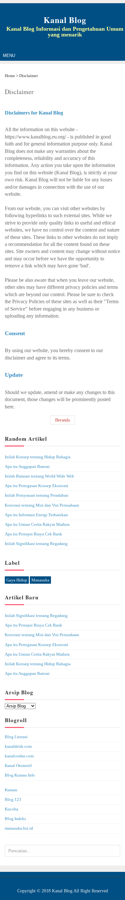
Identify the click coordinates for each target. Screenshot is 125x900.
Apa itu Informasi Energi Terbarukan (36, 515)
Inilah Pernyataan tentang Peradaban (36, 495)
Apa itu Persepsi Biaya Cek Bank (33, 534)
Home (10, 75)
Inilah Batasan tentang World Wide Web (39, 476)
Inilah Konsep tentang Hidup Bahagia (38, 457)
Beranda (62, 420)
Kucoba (11, 809)
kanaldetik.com (18, 746)
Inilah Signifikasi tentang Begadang (36, 543)
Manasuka (40, 580)
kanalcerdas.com (19, 756)
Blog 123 (13, 799)
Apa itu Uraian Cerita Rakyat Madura (37, 524)
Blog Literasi (16, 737)
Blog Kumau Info (20, 775)
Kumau (11, 790)
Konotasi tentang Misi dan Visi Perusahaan (42, 505)
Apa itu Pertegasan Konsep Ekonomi (36, 486)
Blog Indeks (15, 819)
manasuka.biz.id (19, 828)
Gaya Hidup (16, 580)
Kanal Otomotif (18, 765)
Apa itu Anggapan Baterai (27, 466)
